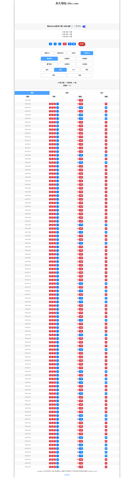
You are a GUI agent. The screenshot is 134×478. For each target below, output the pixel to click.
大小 (73, 70)
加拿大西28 (60, 53)
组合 (47, 70)
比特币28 (86, 53)
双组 (80, 75)
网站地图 (67, 474)
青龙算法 (49, 58)
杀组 (60, 70)
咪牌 (81, 44)
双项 (53, 75)
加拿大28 (47, 53)
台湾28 (73, 53)
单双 (87, 70)
